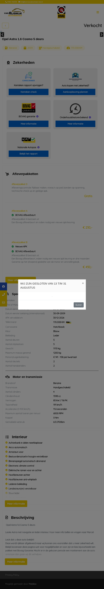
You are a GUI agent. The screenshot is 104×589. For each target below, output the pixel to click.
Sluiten (78, 305)
